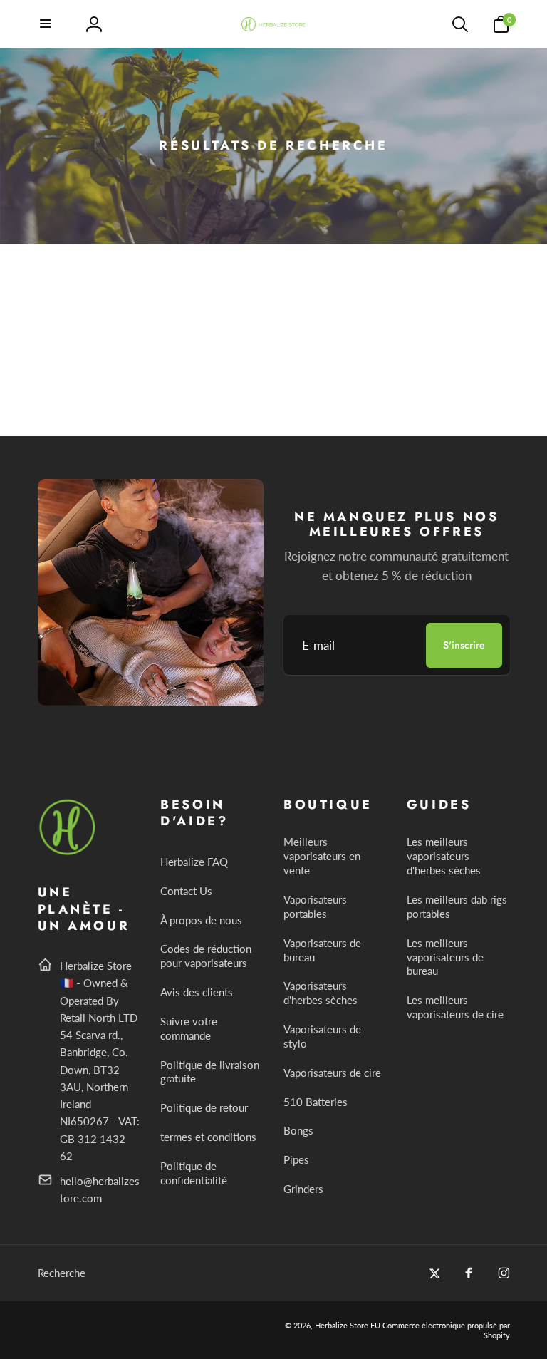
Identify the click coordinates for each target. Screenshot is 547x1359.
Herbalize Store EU (347, 1325)
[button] (46, 24)
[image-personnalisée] (68, 852)
